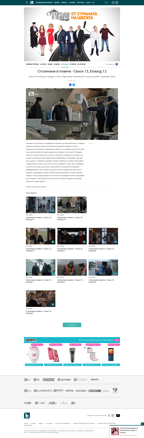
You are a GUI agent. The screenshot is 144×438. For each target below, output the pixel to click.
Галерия (73, 64)
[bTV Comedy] (38, 379)
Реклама (33, 423)
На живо (72, 2)
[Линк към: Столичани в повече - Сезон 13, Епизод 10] (40, 242)
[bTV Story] (82, 379)
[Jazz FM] (54, 403)
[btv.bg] (29, 379)
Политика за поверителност (63, 423)
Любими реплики (32, 64)
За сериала (81, 64)
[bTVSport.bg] (95, 391)
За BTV (26, 423)
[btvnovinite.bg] (43, 391)
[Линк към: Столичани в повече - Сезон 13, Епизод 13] (40, 211)
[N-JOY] (29, 403)
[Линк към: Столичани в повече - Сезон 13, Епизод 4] (40, 305)
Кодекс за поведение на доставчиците (84, 423)
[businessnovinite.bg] (59, 390)
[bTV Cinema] (50, 379)
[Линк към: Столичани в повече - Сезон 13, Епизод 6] (72, 273)
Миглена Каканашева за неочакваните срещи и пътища (129, 430)
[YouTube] (117, 415)
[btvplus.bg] (29, 390)
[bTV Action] (66, 379)
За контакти (49, 423)
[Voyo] (70, 390)
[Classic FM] (65, 403)
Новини (64, 2)
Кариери (40, 423)
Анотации (65, 64)
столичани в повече (39, 187)
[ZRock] (75, 403)
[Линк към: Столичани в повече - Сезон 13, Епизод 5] (103, 273)
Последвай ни (110, 64)
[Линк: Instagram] (112, 415)
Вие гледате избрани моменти (128, 435)
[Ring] (96, 380)
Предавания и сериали (44, 2)
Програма (80, 2)
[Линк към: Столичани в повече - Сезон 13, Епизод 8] (103, 242)
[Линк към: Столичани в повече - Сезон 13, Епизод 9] (72, 242)
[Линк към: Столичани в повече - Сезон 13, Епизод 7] (40, 273)
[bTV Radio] (41, 403)
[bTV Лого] (27, 415)
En (93, 2)
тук (116, 340)
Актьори (43, 64)
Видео (50, 64)
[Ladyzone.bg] (82, 391)
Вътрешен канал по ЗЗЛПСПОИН (107, 423)
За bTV (88, 2)
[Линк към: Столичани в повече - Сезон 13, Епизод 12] (72, 211)
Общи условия (28, 425)
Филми (56, 2)
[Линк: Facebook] (108, 415)
